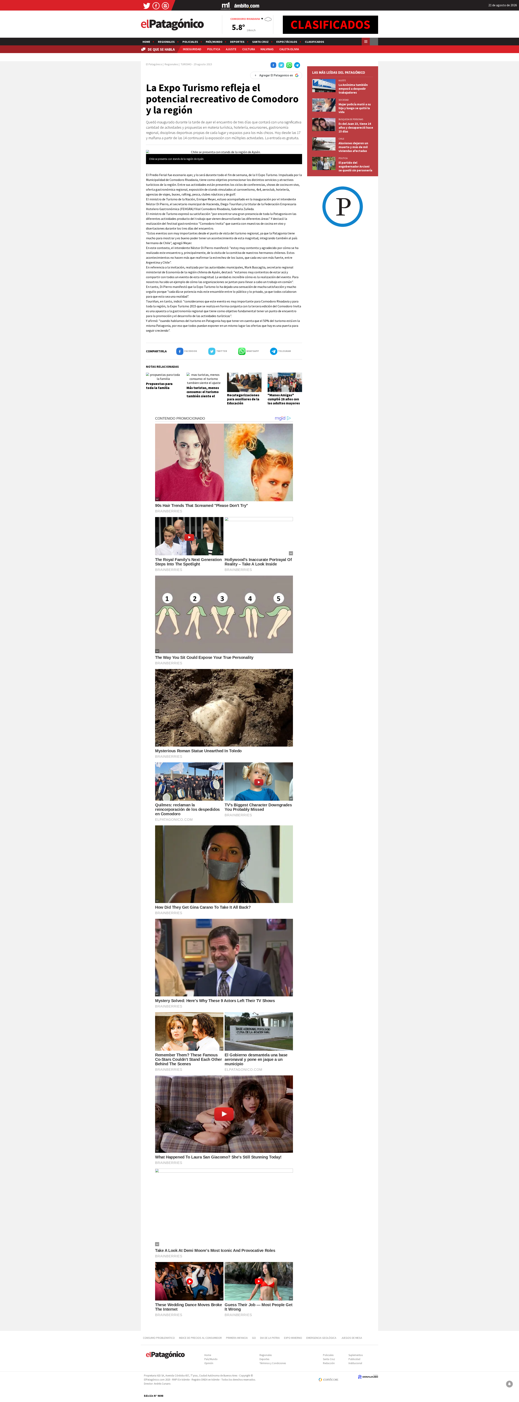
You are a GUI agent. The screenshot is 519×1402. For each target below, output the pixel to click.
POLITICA (213, 49)
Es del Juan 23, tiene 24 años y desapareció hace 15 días (356, 127)
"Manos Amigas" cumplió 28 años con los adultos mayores (284, 399)
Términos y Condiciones (273, 1363)
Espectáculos (286, 42)
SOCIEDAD (344, 99)
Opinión (208, 1363)
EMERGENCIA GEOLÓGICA (321, 1338)
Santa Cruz (260, 42)
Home (146, 42)
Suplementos (356, 1355)
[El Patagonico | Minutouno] (226, 6)
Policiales (190, 42)
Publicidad (354, 1359)
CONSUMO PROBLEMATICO (159, 1338)
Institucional (355, 1363)
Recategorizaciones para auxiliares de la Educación (243, 399)
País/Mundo (214, 42)
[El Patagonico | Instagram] (165, 6)
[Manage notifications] (509, 1384)
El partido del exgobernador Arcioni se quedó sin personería (355, 166)
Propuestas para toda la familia (159, 385)
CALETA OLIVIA (289, 49)
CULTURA (248, 49)
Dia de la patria (270, 1338)
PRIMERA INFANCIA (237, 1338)
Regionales (166, 42)
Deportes (237, 42)
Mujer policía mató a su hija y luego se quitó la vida (355, 108)
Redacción (329, 1363)
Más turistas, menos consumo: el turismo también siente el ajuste (203, 394)
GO (254, 1338)
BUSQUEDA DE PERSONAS (351, 119)
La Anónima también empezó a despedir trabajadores (353, 88)
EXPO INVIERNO (293, 1338)
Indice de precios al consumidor (200, 1338)
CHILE (341, 138)
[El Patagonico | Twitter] (146, 6)
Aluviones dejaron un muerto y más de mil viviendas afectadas (353, 147)
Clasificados (314, 42)
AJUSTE (231, 49)
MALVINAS (267, 49)
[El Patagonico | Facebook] (156, 6)
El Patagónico (154, 64)
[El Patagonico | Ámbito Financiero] (247, 6)
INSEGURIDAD (192, 49)
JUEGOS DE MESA (351, 1338)
